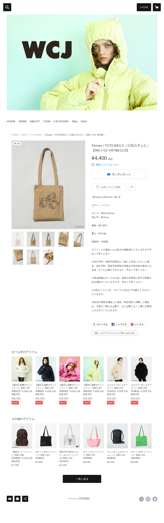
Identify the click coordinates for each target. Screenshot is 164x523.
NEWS (23, 121)
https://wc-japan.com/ (154, 499)
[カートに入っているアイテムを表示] (157, 7)
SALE (84, 121)
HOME (11, 121)
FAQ (75, 121)
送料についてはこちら (107, 164)
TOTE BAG (36, 134)
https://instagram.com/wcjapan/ (148, 499)
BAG (24, 134)
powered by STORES (79, 498)
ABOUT (35, 121)
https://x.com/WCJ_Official (141, 499)
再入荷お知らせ (121, 174)
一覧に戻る (82, 478)
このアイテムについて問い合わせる (117, 333)
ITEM (46, 121)
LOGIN (144, 7)
